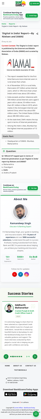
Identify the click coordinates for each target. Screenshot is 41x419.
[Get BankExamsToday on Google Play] (30, 394)
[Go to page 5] (19, 356)
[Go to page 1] (6, 356)
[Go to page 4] (17, 356)
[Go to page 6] (21, 356)
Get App (34, 188)
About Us (17, 366)
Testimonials (20, 370)
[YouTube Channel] (14, 274)
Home (4, 24)
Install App (33, 15)
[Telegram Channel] (20, 274)
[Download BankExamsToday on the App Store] (10, 394)
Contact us (30, 366)
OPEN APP (36, 3)
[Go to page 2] (13, 356)
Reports (12, 24)
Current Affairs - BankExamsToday (24, 408)
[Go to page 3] (15, 356)
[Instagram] (26, 274)
